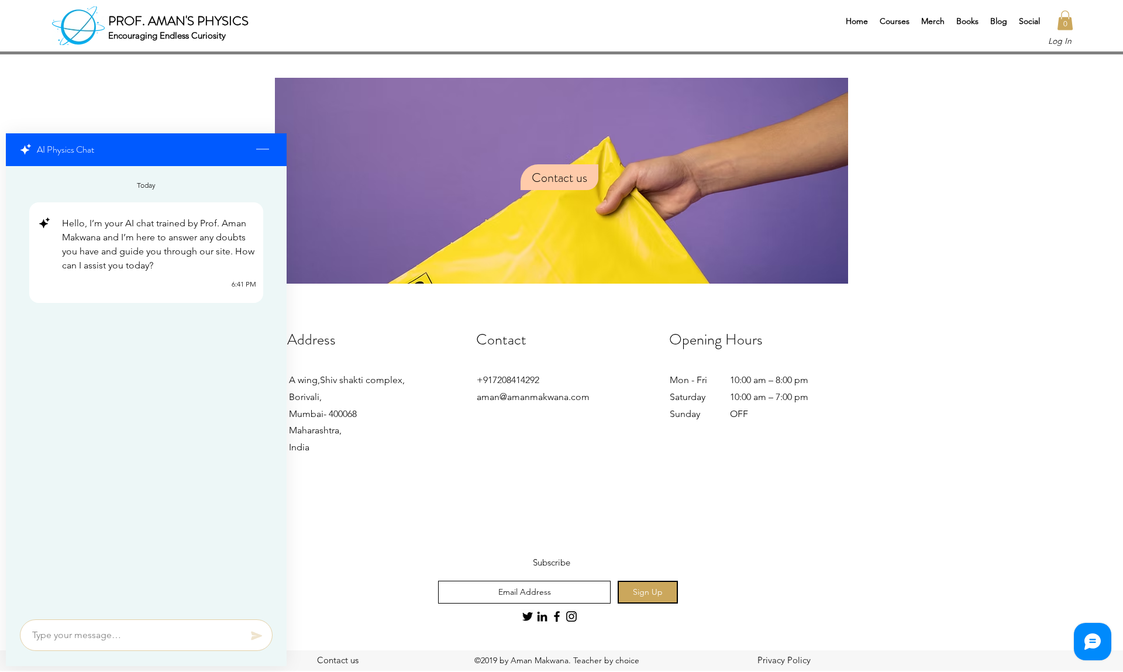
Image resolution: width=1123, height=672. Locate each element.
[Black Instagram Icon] (571, 616)
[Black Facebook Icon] (557, 616)
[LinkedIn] (542, 616)
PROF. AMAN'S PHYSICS (178, 21)
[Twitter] (528, 616)
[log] (146, 389)
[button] (894, 21)
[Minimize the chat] (262, 149)
